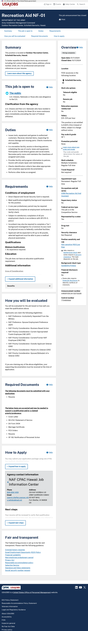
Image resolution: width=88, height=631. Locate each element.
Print (63, 19)
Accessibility (7, 617)
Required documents (39, 36)
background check (70, 252)
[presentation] (72, 82)
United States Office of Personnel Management (32, 592)
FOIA (3, 620)
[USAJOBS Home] (11, 4)
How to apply (59, 36)
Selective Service (12, 565)
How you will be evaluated (14, 36)
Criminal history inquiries (15, 550)
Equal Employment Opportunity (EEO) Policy (23, 552)
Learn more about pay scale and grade (71, 148)
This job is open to (25, 31)
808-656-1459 (13, 492)
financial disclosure (70, 280)
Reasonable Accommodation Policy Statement (19, 603)
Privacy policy (7, 630)
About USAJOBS (8, 613)
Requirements (55, 31)
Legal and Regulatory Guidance (14, 610)
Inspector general (8, 623)
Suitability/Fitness (68, 266)
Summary (8, 31)
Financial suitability (13, 555)
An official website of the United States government (20, 1)
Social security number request (17, 570)
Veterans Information (10, 606)
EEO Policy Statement (10, 600)
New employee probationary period (19, 558)
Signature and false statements (17, 568)
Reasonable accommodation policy (19, 563)
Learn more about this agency (19, 73)
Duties (40, 31)
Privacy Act (9, 560)
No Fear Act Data (8, 626)
